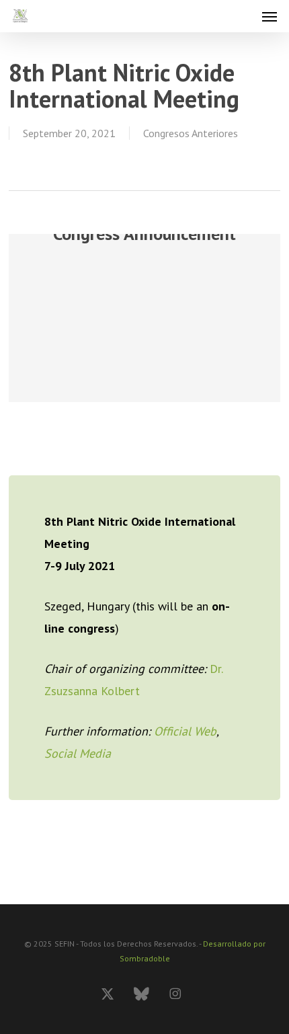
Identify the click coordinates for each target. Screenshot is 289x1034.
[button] (269, 16)
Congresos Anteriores (190, 133)
